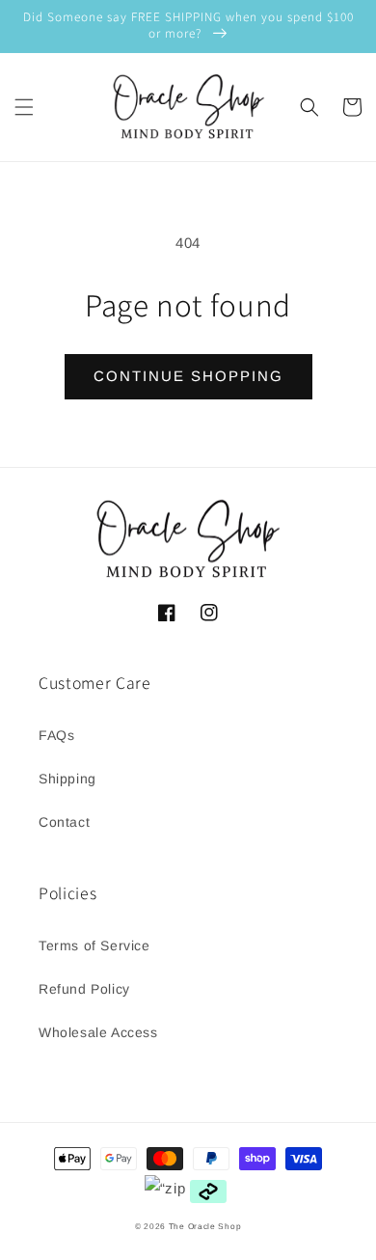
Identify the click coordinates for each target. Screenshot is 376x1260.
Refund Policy (84, 989)
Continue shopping (188, 376)
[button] (24, 107)
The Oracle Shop (205, 1226)
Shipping (67, 778)
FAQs (56, 735)
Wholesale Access (98, 1032)
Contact (64, 822)
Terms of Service (94, 945)
